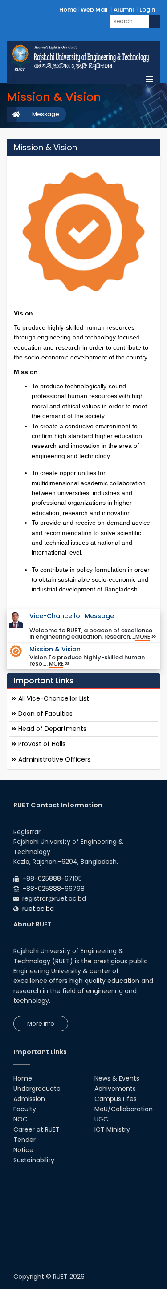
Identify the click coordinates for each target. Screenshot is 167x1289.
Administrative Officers (53, 759)
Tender (24, 1139)
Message (45, 114)
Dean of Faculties (44, 713)
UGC (101, 1119)
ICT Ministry (112, 1129)
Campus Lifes (115, 1098)
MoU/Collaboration (123, 1109)
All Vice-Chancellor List (52, 698)
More (143, 637)
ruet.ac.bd (38, 908)
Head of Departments (51, 728)
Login (147, 9)
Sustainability (33, 1160)
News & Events (116, 1078)
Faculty (24, 1109)
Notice (23, 1149)
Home (68, 9)
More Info (40, 1023)
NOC (20, 1119)
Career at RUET (36, 1129)
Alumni (124, 9)
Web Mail (94, 9)
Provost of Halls (40, 743)
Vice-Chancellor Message (71, 615)
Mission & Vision (55, 649)
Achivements (115, 1088)
